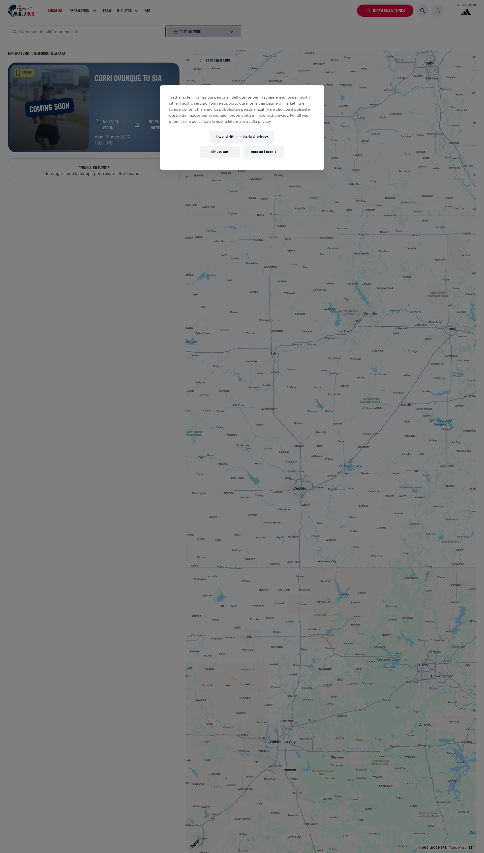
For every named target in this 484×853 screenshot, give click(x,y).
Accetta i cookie (264, 152)
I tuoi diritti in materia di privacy (242, 136)
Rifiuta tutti (220, 152)
